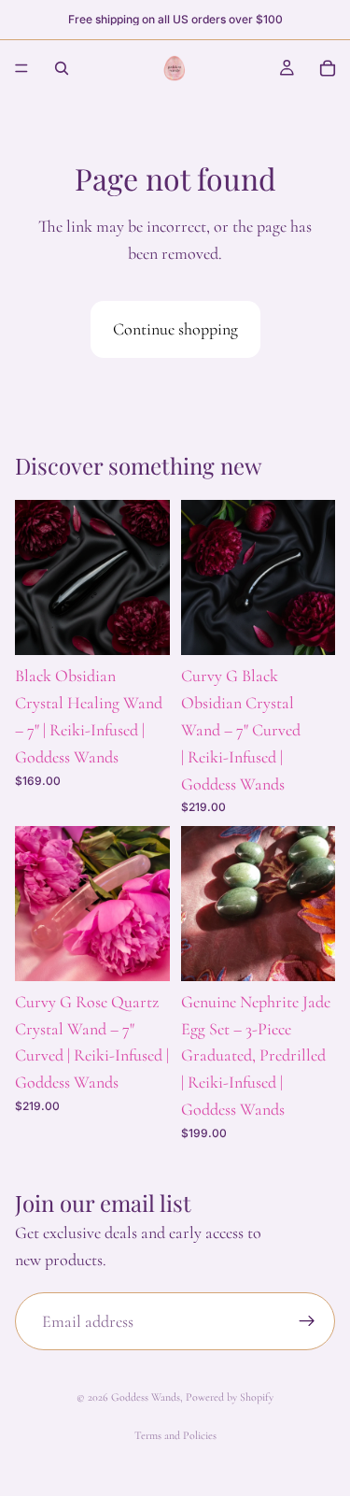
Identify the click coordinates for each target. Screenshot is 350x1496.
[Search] (61, 68)
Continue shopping (175, 329)
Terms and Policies (175, 1435)
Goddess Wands (145, 1396)
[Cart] (327, 68)
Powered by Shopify (229, 1396)
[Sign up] (307, 1321)
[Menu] (21, 68)
